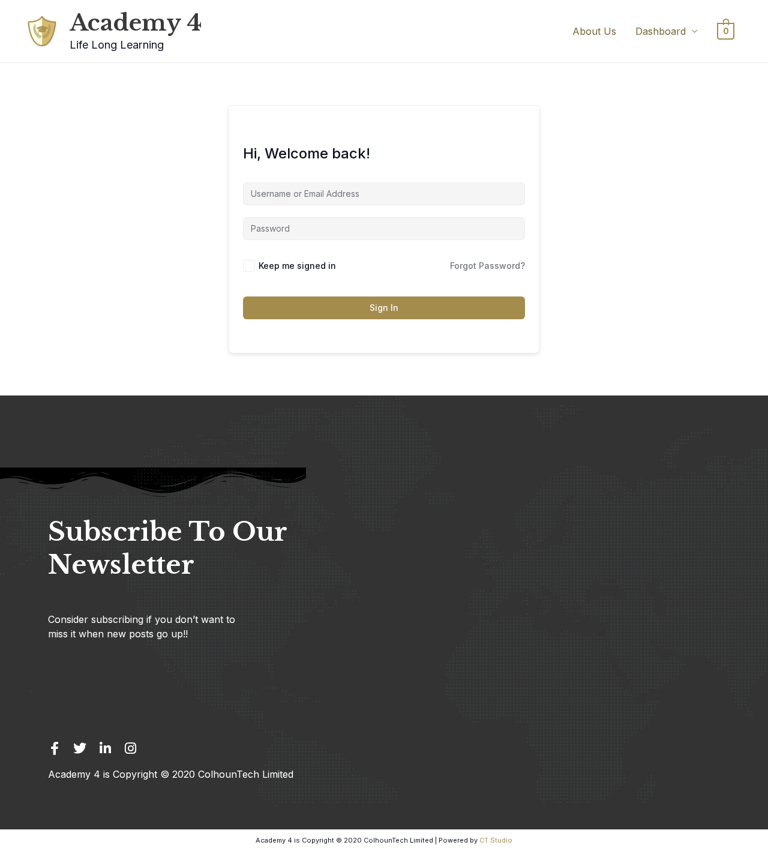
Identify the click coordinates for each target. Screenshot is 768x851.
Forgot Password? (487, 265)
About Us (594, 31)
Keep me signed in (297, 265)
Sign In (384, 307)
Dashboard (660, 31)
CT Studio (495, 840)
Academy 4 (136, 23)
